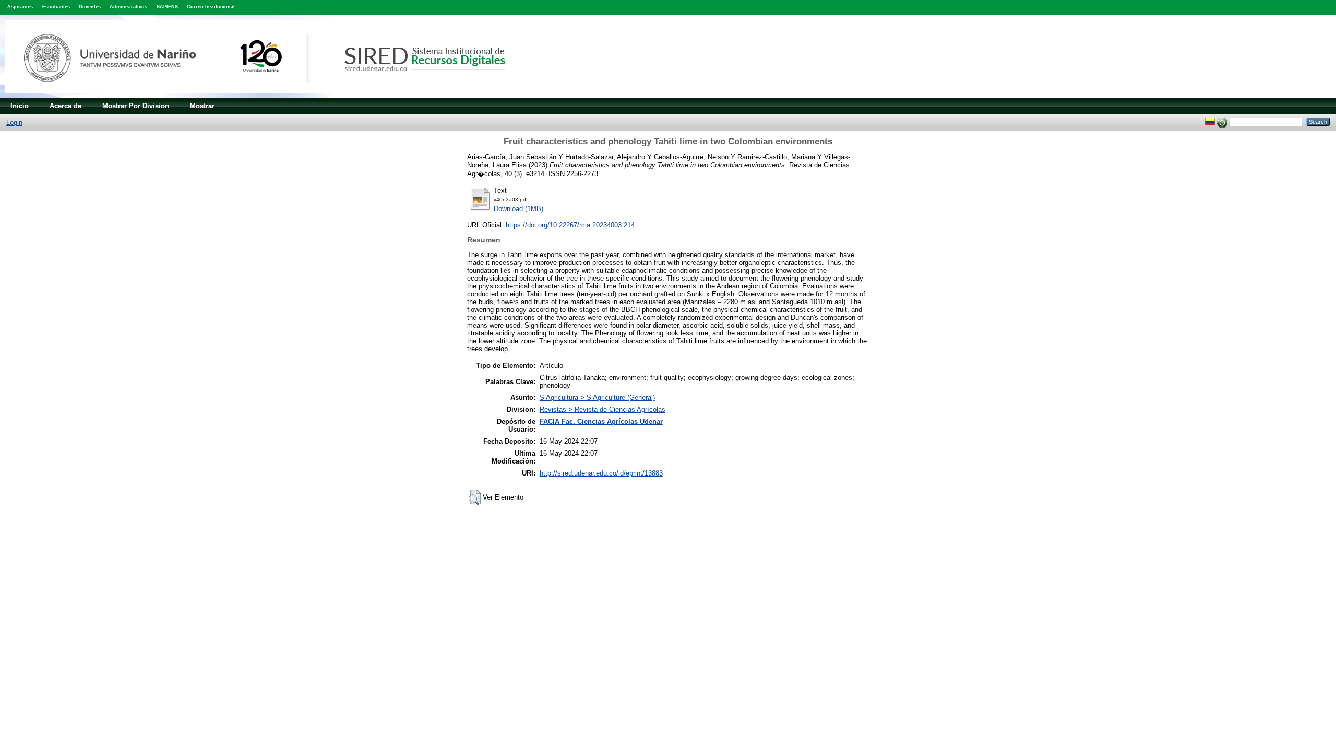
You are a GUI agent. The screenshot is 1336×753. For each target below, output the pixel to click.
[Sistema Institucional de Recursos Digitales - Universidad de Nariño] (272, 96)
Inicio (19, 106)
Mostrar (202, 106)
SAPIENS (167, 6)
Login (14, 122)
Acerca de (65, 106)
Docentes (90, 6)
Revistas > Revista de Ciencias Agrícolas (602, 409)
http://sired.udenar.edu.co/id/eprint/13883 (601, 473)
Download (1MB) (518, 209)
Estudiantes (56, 6)
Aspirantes (20, 6)
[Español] (1210, 121)
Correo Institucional (211, 6)
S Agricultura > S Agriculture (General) (597, 397)
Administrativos (128, 6)
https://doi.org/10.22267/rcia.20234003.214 (570, 225)
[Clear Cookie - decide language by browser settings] (1222, 121)
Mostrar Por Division (135, 106)
